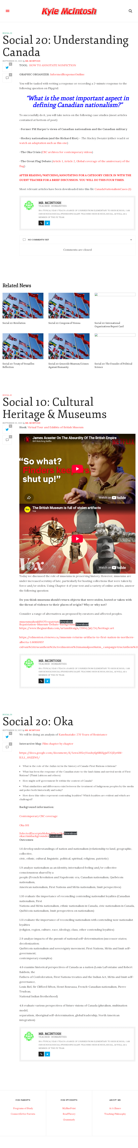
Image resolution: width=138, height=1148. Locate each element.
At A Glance (115, 1108)
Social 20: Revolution (14, 323)
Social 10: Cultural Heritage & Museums (55, 408)
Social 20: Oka (38, 722)
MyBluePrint (69, 1108)
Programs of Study (23, 1108)
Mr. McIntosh (32, 61)
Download (66, 621)
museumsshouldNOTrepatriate (39, 621)
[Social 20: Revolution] (23, 305)
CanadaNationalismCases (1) (113, 189)
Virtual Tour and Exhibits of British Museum (55, 427)
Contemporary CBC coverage (38, 816)
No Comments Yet (38, 239)
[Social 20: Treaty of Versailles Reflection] (23, 346)
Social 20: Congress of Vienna (64, 323)
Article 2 (69, 161)
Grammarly (69, 1119)
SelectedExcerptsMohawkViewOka (41, 833)
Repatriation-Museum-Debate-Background (47, 624)
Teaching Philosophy (115, 1114)
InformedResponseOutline (67, 74)
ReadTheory (69, 1114)
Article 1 (58, 161)
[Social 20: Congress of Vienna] (68, 305)
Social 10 (7, 395)
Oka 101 (24, 825)
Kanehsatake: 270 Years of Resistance (83, 734)
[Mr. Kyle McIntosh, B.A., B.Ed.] (69, 11)
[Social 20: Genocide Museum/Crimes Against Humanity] (68, 346)
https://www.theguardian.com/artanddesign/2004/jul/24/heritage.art (66, 628)
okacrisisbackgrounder (34, 836)
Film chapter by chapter (57, 743)
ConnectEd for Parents (23, 1114)
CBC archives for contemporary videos (67, 152)
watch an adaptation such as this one (43, 143)
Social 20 (7, 33)
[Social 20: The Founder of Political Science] (115, 346)
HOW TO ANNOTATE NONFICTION (52, 65)
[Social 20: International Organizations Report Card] (115, 305)
